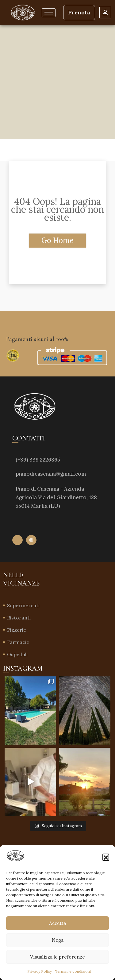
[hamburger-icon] (49, 12)
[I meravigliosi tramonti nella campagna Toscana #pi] (85, 782)
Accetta (57, 923)
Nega (57, 940)
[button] (106, 857)
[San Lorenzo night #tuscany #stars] (85, 710)
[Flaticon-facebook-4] (17, 540)
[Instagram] (31, 540)
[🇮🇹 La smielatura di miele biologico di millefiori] (30, 782)
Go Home (57, 240)
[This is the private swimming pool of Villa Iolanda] (30, 710)
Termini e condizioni (73, 971)
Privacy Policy (39, 971)
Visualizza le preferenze (57, 957)
